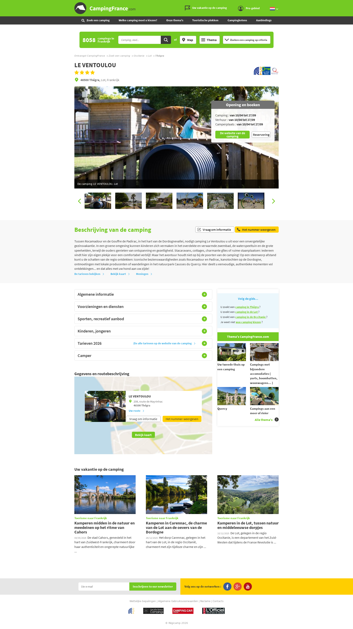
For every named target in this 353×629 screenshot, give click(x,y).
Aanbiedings (263, 20)
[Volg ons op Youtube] (248, 586)
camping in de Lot (246, 312)
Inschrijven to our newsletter (153, 586)
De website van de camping (232, 134)
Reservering (261, 135)
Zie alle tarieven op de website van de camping (162, 343)
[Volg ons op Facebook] (227, 586)
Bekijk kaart (118, 274)
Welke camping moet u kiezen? (138, 20)
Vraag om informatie (217, 230)
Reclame (205, 601)
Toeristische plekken (205, 20)
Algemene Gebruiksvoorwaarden (178, 601)
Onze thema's (174, 20)
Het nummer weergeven (182, 419)
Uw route (134, 411)
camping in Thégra (247, 307)
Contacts (218, 601)
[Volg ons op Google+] (237, 586)
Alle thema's (264, 420)
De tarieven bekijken (87, 274)
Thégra (145, 405)
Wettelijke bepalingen (143, 601)
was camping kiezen (248, 322)
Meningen (142, 274)
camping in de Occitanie (250, 317)
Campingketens (237, 20)
